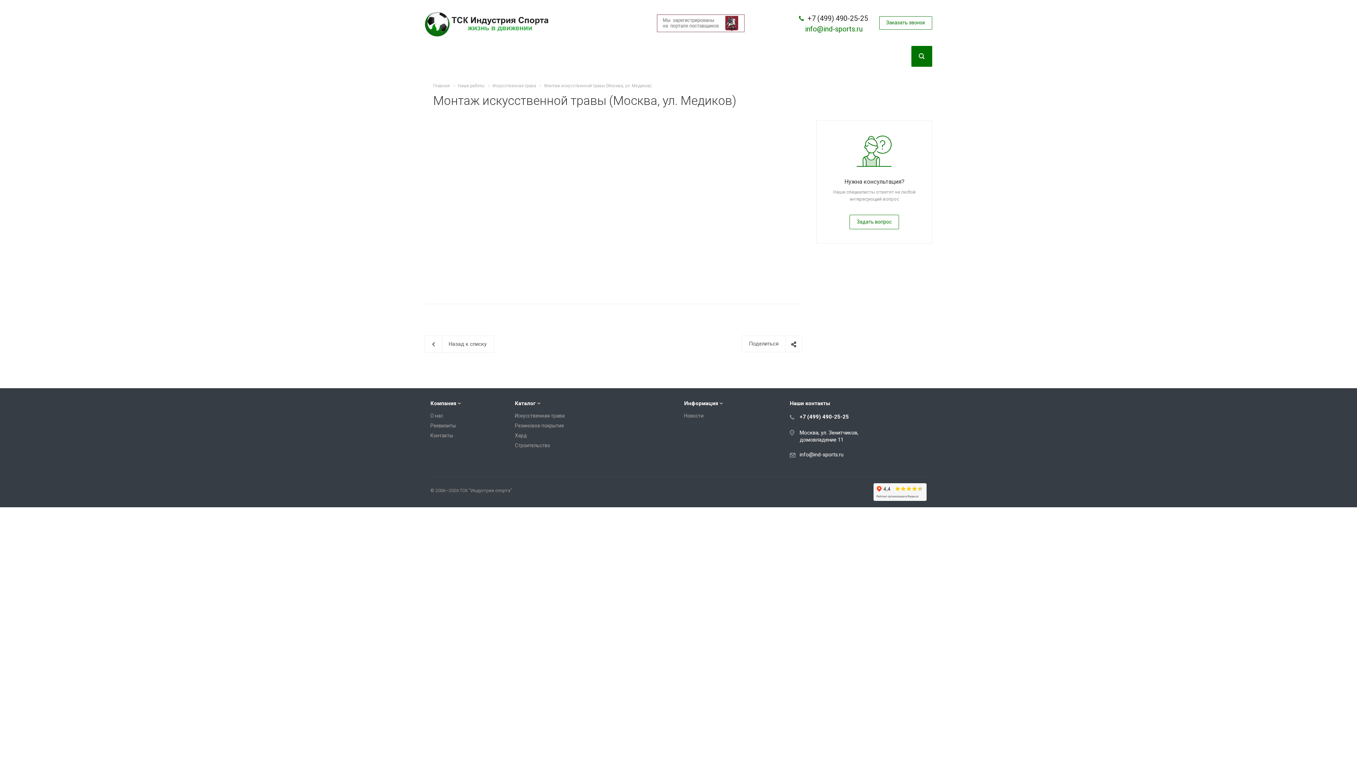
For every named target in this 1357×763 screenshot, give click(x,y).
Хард (521, 435)
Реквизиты (443, 425)
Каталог (525, 403)
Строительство (532, 445)
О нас (436, 416)
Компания (443, 403)
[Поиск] (921, 56)
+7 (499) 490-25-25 (837, 18)
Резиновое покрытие (539, 425)
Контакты (441, 435)
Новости (694, 416)
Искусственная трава (540, 416)
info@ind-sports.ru (834, 29)
